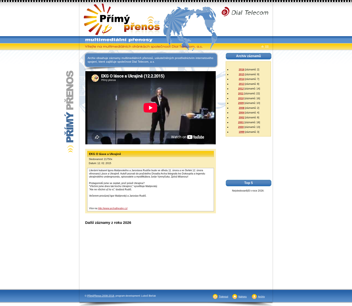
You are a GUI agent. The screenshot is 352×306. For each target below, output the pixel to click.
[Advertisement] (151, 236)
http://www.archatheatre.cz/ (113, 208)
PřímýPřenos (89, 4)
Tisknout (223, 296)
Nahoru (242, 296)
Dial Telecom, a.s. (234, 4)
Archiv (261, 296)
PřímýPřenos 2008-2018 (100, 295)
